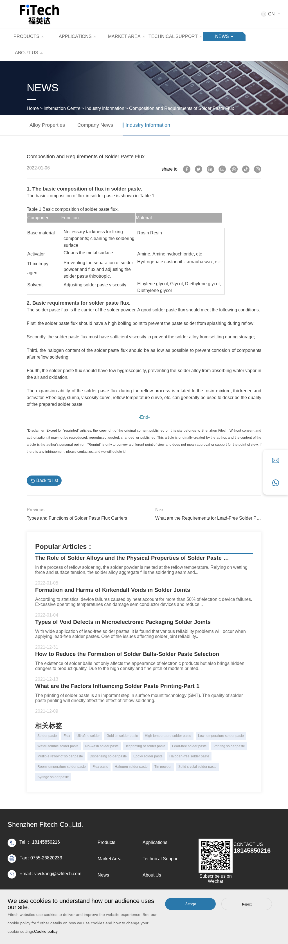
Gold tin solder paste (122, 736)
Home (33, 108)
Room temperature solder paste (61, 767)
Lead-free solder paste (189, 746)
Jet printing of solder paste (145, 746)
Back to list (47, 480)
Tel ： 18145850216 (39, 842)
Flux (67, 736)
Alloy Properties (47, 125)
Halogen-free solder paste (189, 756)
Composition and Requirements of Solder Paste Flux (181, 108)
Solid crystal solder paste (197, 767)
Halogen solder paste (131, 767)
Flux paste (100, 767)
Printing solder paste (229, 746)
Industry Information (104, 108)
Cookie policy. (46, 931)
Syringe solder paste (53, 777)
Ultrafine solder (88, 736)
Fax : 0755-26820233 (40, 857)
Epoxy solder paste (148, 756)
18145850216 (252, 850)
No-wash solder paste (102, 746)
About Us (152, 875)
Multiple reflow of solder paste (60, 756)
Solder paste (47, 736)
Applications (155, 842)
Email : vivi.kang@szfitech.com (50, 873)
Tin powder (163, 767)
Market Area (110, 858)
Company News (95, 125)
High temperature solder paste (168, 736)
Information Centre (62, 108)
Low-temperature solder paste (221, 736)
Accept (190, 904)
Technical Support (161, 858)
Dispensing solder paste (108, 756)
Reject (247, 904)
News (103, 875)
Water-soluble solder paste (57, 746)
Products (106, 842)
